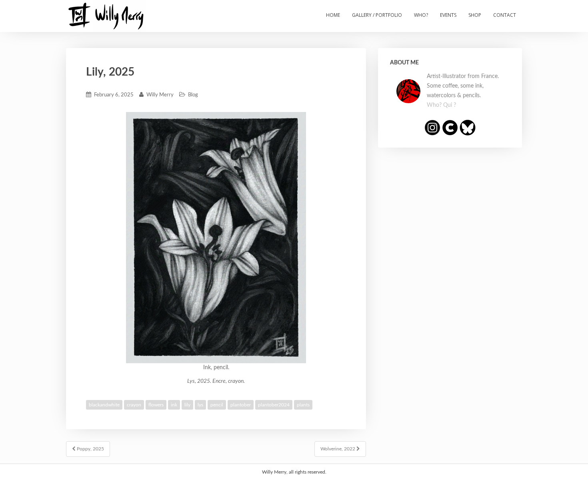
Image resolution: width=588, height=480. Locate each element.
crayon (134, 404)
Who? (421, 15)
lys (200, 404)
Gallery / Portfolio (377, 15)
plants (303, 404)
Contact (504, 15)
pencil (216, 404)
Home (333, 15)
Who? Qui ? (441, 105)
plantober (240, 404)
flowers (156, 404)
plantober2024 (274, 404)
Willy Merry (160, 95)
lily (187, 404)
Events (448, 15)
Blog (193, 95)
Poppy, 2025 (90, 448)
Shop (474, 15)
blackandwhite (104, 404)
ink (174, 404)
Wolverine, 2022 (338, 448)
